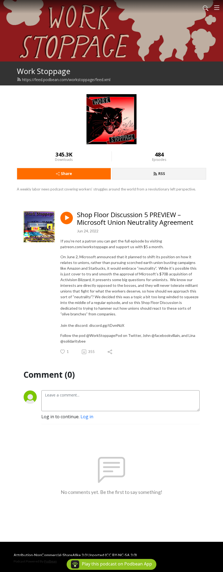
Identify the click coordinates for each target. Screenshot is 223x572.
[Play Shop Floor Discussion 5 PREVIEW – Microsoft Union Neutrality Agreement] (66, 218)
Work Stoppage (43, 71)
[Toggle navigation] (216, 7)
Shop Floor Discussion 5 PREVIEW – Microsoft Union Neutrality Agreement (135, 219)
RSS (161, 173)
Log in (86, 417)
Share (66, 173)
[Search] (205, 7)
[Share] (110, 352)
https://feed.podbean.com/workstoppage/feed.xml (66, 79)
